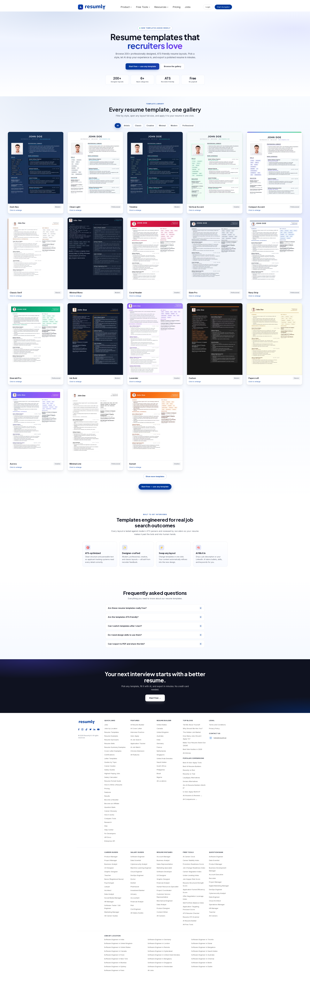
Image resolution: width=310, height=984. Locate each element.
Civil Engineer (136, 909)
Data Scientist (136, 860)
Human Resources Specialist (167, 887)
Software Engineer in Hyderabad (160, 951)
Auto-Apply (135, 736)
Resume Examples (111, 736)
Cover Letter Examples (112, 751)
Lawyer (107, 887)
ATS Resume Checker (191, 913)
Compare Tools (110, 818)
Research (108, 822)
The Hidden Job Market (192, 732)
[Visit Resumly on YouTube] (98, 729)
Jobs (187, 7)
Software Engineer (138, 857)
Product (125, 7)
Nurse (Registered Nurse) (114, 879)
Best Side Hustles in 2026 (192, 749)
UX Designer (109, 868)
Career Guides (110, 766)
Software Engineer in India (114, 939)
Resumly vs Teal (189, 774)
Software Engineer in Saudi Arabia (204, 951)
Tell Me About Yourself (191, 725)
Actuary (133, 894)
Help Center (108, 830)
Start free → (155, 698)
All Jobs (151, 970)
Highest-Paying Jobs (112, 773)
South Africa (161, 766)
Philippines (161, 770)
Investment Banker (138, 890)
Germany (160, 743)
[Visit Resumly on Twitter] (90, 729)
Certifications (109, 755)
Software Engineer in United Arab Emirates (164, 955)
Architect (107, 890)
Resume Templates (111, 732)
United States (162, 725)
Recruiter (212, 878)
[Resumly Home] (87, 722)
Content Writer (162, 912)
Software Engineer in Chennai (202, 959)
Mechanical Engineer (165, 901)
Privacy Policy (214, 728)
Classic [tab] (138, 126)
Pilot (132, 905)
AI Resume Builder (137, 725)
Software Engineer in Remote (159, 947)
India (158, 740)
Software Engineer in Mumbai (115, 963)
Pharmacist (135, 887)
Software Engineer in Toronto (202, 939)
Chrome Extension (137, 751)
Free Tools (142, 7)
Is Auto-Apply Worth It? (191, 792)
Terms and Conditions (217, 725)
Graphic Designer (111, 872)
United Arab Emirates (165, 758)
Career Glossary (110, 811)
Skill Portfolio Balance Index (193, 903)
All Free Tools (188, 924)
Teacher (107, 875)
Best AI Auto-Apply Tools (192, 763)
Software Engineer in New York (116, 959)
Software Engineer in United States (117, 947)
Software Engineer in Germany (159, 939)
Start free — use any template (142, 66)
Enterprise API (109, 841)
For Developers (110, 833)
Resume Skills (109, 743)
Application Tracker (138, 743)
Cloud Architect (215, 901)
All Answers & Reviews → (192, 795)
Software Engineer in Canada (115, 951)
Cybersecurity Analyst (139, 864)
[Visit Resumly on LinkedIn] (94, 729)
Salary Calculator (110, 777)
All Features (135, 755)
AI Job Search (136, 740)
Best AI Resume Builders (192, 766)
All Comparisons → (190, 799)
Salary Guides (109, 770)
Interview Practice (137, 732)
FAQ (105, 826)
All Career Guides (111, 916)
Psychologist (109, 883)
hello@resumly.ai (220, 738)
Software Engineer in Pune (114, 955)
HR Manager (109, 902)
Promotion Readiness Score (193, 864)
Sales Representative (165, 864)
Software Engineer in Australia (202, 955)
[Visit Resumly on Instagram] (82, 729)
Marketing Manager (111, 912)
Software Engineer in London (159, 943)
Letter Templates (110, 758)
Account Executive (216, 874)
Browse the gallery (172, 66)
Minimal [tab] (162, 126)
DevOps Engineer (137, 875)
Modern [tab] (174, 126)
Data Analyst (109, 894)
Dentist (133, 883)
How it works (109, 815)
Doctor (133, 879)
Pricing (176, 7)
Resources (160, 7)
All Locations (161, 781)
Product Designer (163, 908)
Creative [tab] (150, 126)
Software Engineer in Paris (114, 970)
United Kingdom (163, 732)
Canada (160, 728)
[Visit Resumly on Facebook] (78, 729)
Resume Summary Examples (115, 747)
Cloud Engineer (136, 872)
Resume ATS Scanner (191, 917)
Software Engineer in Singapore (160, 963)
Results (107, 796)
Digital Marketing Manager (219, 886)
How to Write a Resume (113, 785)
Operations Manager (217, 904)
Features (107, 792)
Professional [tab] (187, 126)
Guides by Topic (110, 762)
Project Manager (110, 860)
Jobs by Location (110, 728)
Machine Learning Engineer (141, 868)
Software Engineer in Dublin (201, 966)
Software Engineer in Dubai (201, 943)
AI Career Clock (189, 857)
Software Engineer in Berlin (201, 963)
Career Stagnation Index (192, 872)
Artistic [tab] (127, 126)
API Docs (107, 837)
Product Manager (111, 857)
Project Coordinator (164, 890)
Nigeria (159, 777)
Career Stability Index (191, 860)
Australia (160, 736)
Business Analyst (110, 864)
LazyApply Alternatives (191, 778)
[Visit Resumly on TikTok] (86, 729)
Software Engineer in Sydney (115, 966)
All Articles (187, 753)
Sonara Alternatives (190, 781)
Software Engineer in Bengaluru (160, 959)
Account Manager (163, 857)
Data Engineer (214, 897)
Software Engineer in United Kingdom (118, 943)
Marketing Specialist (164, 868)
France (159, 747)
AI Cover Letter (136, 728)
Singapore (160, 755)
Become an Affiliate (111, 803)
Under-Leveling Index (191, 875)
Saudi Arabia (161, 762)
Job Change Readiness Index (194, 868)
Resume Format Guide (112, 781)
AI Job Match (135, 747)
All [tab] (118, 126)
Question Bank (109, 807)
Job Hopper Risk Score (191, 879)
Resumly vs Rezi (189, 770)
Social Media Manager (112, 898)
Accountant (135, 898)
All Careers (161, 916)
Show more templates (155, 476)
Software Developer (164, 872)
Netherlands (161, 751)
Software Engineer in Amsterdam (160, 966)
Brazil (159, 773)
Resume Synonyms (111, 740)
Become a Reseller (111, 800)
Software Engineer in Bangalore (203, 947)
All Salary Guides (137, 913)
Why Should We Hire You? (193, 728)
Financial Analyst (137, 902)
